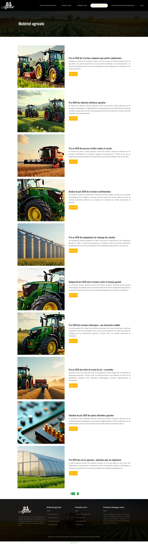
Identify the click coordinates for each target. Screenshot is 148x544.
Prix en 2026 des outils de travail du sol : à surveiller (91, 369)
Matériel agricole (99, 5)
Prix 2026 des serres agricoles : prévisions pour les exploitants (95, 459)
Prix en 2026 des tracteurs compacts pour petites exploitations (95, 58)
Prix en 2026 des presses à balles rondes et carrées (90, 148)
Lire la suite (73, 74)
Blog (142, 5)
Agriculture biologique (48, 5)
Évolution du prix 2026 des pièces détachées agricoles (91, 415)
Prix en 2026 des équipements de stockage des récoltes (92, 237)
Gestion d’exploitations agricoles (122, 5)
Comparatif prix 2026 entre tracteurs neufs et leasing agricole (95, 281)
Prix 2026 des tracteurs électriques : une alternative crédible (94, 325)
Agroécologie (66, 5)
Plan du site (74, 543)
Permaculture (82, 5)
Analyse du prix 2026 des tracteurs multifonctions (90, 191)
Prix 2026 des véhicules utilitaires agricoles (87, 102)
